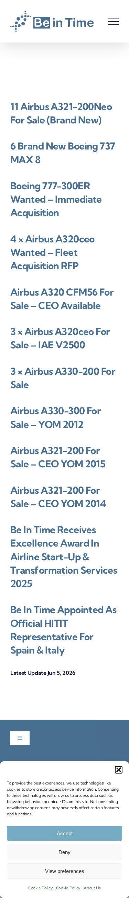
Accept (65, 833)
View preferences (64, 871)
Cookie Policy (40, 887)
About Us (92, 887)
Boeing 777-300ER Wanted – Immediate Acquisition (56, 199)
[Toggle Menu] (113, 22)
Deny (64, 852)
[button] (118, 769)
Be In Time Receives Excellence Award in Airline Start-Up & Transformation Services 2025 (63, 556)
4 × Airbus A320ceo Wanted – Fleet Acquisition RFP (52, 252)
